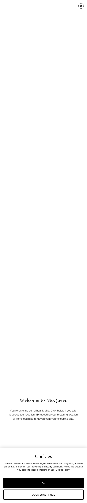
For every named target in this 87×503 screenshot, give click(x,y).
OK (43, 483)
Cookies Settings (43, 494)
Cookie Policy (63, 469)
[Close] (81, 5)
